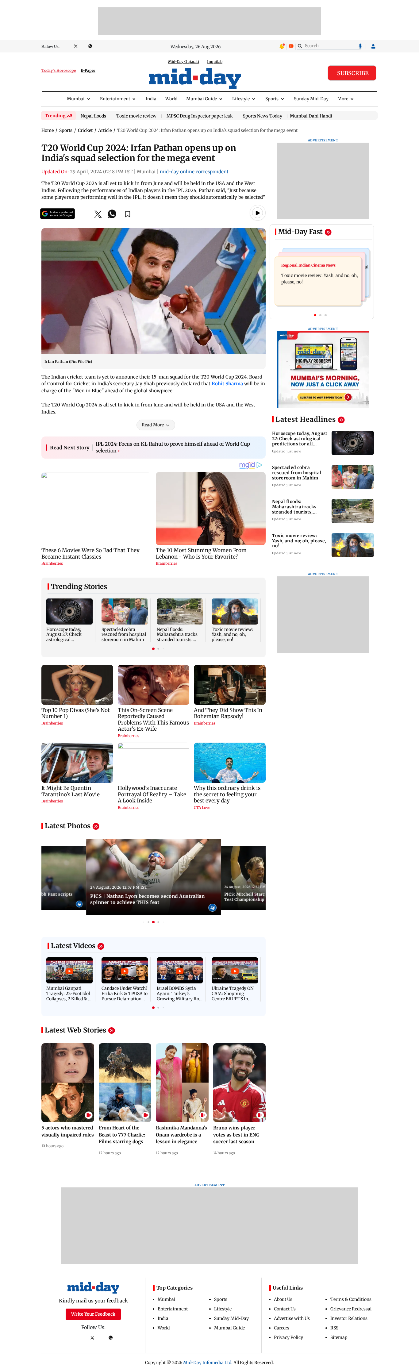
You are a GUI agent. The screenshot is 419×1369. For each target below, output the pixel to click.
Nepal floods (93, 116)
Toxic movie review (136, 116)
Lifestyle (241, 99)
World (171, 99)
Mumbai (76, 99)
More (342, 99)
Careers (281, 1328)
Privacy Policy (288, 1337)
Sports (272, 99)
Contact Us (285, 1309)
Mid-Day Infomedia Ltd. (208, 1362)
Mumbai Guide (201, 99)
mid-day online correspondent (194, 172)
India (151, 99)
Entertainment (115, 99)
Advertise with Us (292, 1318)
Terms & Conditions (350, 1299)
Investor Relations (348, 1318)
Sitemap (339, 1337)
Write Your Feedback (93, 1314)
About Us (283, 1299)
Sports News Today (262, 116)
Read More (153, 425)
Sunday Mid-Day (311, 99)
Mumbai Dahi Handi (311, 116)
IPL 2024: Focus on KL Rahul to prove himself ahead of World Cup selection (173, 447)
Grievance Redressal (350, 1309)
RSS (334, 1328)
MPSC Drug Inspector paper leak (200, 116)
